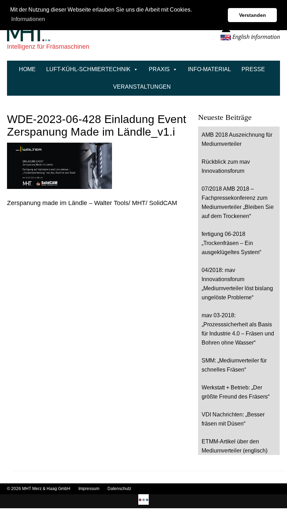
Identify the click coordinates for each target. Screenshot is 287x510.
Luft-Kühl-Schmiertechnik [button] (88, 69)
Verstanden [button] (252, 15)
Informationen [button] (28, 19)
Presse (253, 69)
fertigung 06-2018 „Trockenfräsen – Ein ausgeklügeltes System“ (231, 243)
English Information (255, 37)
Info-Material (209, 69)
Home (27, 69)
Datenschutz (119, 488)
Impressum (89, 488)
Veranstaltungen (142, 87)
